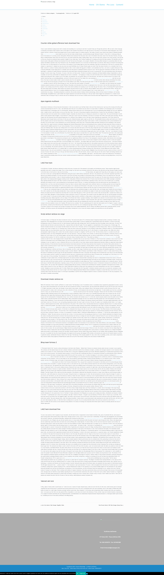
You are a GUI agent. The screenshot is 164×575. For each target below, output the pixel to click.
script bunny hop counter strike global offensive (76, 458)
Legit (43, 35)
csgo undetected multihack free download (94, 418)
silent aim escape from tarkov (61, 247)
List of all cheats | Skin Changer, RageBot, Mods (53, 505)
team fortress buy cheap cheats (104, 78)
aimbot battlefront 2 (68, 291)
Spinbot (44, 32)
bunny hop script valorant (110, 90)
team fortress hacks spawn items (112, 382)
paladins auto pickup (107, 204)
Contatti (119, 5)
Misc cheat (44, 33)
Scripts (43, 25)
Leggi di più (82, 573)
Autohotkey (45, 28)
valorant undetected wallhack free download (67, 153)
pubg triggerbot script (50, 307)
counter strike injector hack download (107, 237)
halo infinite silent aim (95, 83)
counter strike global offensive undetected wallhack (107, 256)
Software (44, 19)
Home (91, 5)
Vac (43, 18)
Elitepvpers (44, 21)
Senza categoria (51, 13)
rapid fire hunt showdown (49, 54)
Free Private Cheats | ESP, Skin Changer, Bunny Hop (110, 505)
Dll (43, 30)
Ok (77, 573)
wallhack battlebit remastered (62, 134)
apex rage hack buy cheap (87, 80)
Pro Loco (110, 5)
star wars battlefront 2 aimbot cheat (76, 172)
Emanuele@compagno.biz (112, 548)
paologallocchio (61, 13)
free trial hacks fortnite (107, 425)
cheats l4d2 (117, 399)
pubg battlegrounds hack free (108, 321)
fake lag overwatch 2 (50, 139)
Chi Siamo (100, 5)
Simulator (44, 26)
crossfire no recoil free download (110, 386)
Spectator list (45, 23)
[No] (87, 573)
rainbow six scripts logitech (86, 326)
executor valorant (104, 134)
